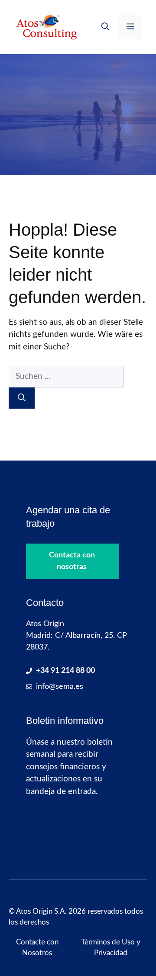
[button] (105, 27)
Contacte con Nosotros (37, 947)
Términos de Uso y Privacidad (110, 947)
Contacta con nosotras (72, 561)
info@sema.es (59, 687)
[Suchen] (22, 398)
